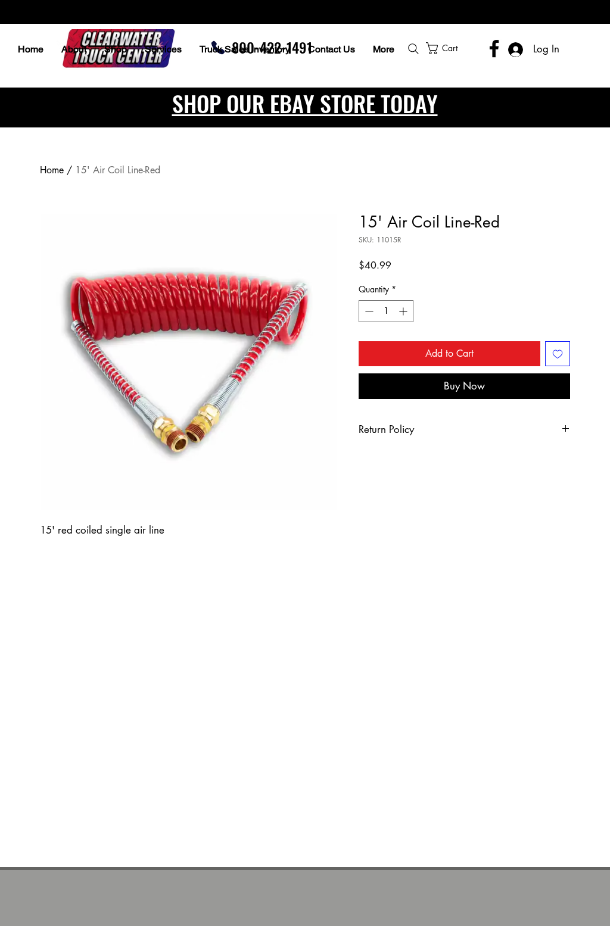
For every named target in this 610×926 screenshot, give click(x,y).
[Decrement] (367, 311)
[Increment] (404, 311)
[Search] (413, 48)
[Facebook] (494, 48)
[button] (473, 48)
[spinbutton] (386, 311)
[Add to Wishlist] (557, 353)
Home (52, 170)
